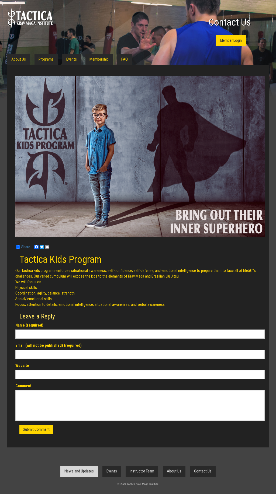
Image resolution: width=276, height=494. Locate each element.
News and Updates (79, 471)
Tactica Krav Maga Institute (30, 18)
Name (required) (29, 325)
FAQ (124, 59)
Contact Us (230, 22)
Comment (23, 385)
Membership (99, 59)
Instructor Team (142, 471)
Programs (46, 59)
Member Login (231, 40)
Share (25, 247)
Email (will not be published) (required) (48, 345)
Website (22, 365)
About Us (18, 59)
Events (71, 59)
